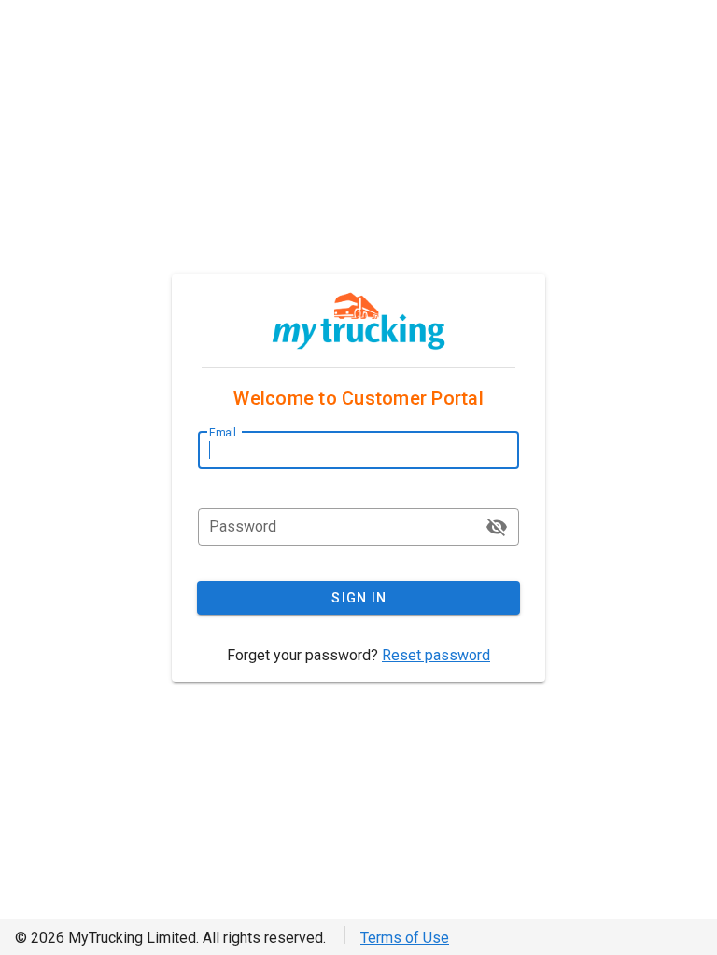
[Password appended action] (496, 527)
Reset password (436, 655)
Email (222, 432)
